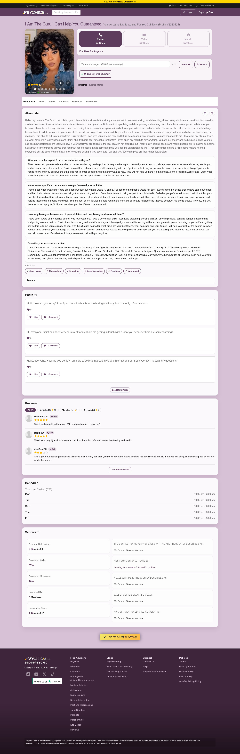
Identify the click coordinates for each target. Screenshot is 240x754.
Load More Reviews (120, 470)
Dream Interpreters (80, 700)
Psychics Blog (31, 6)
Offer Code (187, 6)
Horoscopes (68, 6)
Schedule (77, 101)
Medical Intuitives (79, 685)
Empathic (74, 271)
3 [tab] (42, 89)
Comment (53, 317)
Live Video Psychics (50, 6)
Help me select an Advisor (122, 637)
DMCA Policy (185, 676)
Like (36, 317)
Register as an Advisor (154, 671)
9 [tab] (64, 89)
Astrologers (76, 690)
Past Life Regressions (81, 705)
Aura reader (35, 271)
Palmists (74, 714)
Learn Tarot (83, 6)
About (42, 101)
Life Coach (75, 724)
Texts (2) (92, 410)
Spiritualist (133, 271)
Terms (182, 661)
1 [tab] (35, 89)
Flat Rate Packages (90, 51)
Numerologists (77, 695)
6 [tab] (53, 89)
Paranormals (77, 719)
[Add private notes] (205, 113)
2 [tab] (39, 89)
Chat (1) (71, 410)
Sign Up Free (206, 12)
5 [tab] (49, 89)
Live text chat (98, 74)
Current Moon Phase (117, 676)
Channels (75, 671)
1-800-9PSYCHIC (207, 6)
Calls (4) (49, 410)
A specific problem (146, 567)
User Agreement (187, 666)
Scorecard (91, 101)
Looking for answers (124, 567)
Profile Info (29, 101)
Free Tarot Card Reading (119, 666)
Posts (52, 101)
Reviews (63, 101)
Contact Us (148, 661)
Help (173, 6)
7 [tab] (57, 89)
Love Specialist (95, 271)
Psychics (115, 271)
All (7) (30, 410)
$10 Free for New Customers (120, 1)
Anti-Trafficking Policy (190, 681)
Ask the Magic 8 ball (117, 671)
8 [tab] (60, 89)
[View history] (212, 113)
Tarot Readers (77, 710)
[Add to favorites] (68, 83)
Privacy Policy (186, 671)
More (30, 280)
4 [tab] (46, 89)
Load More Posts (120, 390)
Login (189, 12)
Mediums (75, 666)
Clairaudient (55, 271)
